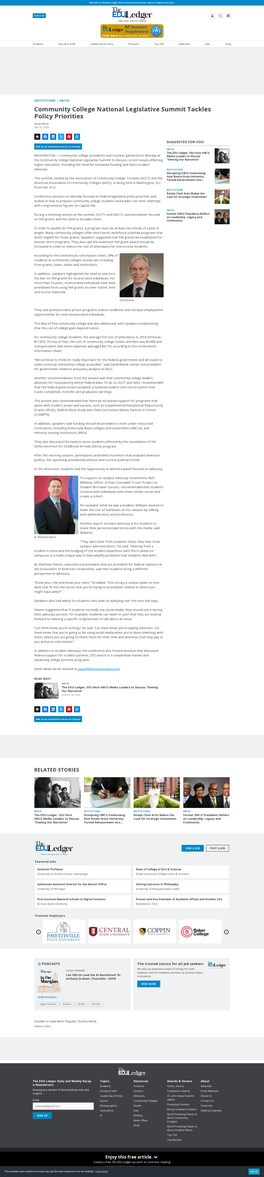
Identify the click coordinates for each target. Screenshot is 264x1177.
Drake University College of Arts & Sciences (162, 874)
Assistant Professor (50, 869)
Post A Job (217, 848)
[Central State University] (200, 931)
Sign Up (42, 1115)
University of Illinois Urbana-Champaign (62, 874)
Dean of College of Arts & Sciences (159, 869)
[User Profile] (212, 16)
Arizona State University (52, 904)
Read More (148, 984)
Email (36, 1100)
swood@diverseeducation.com (99, 669)
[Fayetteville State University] (155, 931)
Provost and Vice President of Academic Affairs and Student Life (179, 899)
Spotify (81, 1004)
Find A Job (193, 848)
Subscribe (39, 15)
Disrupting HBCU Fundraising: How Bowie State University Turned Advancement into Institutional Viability (186, 177)
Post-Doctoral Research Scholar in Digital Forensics (71, 899)
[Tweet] (61, 137)
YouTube (95, 1004)
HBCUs (64, 100)
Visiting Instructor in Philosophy (157, 884)
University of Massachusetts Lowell (158, 889)
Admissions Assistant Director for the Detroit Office (71, 884)
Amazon (67, 1004)
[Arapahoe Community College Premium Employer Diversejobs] (109, 931)
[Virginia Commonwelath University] (64, 931)
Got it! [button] (254, 1171)
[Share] (45, 137)
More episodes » (48, 997)
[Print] (37, 137)
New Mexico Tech (147, 904)
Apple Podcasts (48, 1004)
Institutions (44, 100)
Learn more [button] (101, 1171)
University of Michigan (51, 889)
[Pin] (69, 137)
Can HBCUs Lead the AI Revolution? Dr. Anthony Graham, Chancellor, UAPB (93, 976)
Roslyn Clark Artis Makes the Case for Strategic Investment (187, 195)
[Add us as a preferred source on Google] (77, 137)
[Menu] (228, 16)
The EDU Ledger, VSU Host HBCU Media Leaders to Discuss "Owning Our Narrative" (110, 689)
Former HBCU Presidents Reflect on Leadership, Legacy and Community (188, 217)
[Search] (220, 16)
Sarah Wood (41, 123)
